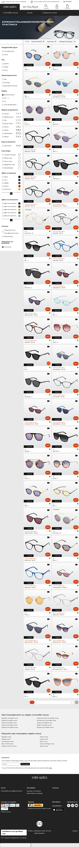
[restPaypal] (12, 805)
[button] (10, 7)
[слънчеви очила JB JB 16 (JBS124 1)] (37, 490)
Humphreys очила (7, 741)
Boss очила (43, 741)
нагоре (74, 831)
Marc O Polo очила (7, 743)
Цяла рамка (7, 145)
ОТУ (2, 838)
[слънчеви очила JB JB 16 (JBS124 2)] (37, 54)
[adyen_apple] (17, 805)
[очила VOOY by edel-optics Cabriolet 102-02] (37, 191)
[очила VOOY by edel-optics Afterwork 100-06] (37, 572)
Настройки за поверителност (11, 791)
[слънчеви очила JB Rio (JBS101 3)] (37, 245)
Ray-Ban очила (6, 737)
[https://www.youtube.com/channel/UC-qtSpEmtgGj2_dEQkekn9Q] (76, 806)
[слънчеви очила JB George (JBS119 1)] (37, 436)
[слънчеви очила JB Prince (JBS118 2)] (37, 463)
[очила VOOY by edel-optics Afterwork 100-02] (37, 136)
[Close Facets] (11, 41)
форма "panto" (8, 123)
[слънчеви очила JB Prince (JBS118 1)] (37, 109)
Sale (5, 79)
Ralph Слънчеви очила (44, 725)
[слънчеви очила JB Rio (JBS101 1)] (37, 354)
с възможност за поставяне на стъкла (11, 231)
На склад (7, 82)
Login (56, 8)
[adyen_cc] (2, 805)
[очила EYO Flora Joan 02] (37, 218)
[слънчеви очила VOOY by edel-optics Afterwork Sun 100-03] (37, 627)
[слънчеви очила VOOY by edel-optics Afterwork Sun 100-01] (37, 300)
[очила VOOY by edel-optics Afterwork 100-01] (37, 545)
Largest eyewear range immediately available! (15, 2)
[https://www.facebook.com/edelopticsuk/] (68, 806)
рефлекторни (8, 236)
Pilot (5, 120)
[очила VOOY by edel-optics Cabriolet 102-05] (37, 654)
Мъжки (6, 67)
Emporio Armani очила (9, 746)
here (50, 768)
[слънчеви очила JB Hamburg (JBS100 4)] (37, 381)
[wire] (4, 808)
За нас (3, 788)
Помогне (55, 788)
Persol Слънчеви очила (9, 722)
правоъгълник (8, 117)
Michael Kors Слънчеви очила (46, 720)
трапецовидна (8, 168)
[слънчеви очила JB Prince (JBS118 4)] (37, 599)
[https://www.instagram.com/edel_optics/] (72, 806)
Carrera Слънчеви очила (9, 725)
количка (67, 8)
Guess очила (44, 739)
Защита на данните (12, 838)
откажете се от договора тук (12, 833)
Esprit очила (44, 746)
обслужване (31, 788)
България (69, 1)
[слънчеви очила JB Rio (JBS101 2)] (37, 681)
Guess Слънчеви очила (44, 722)
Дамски (6, 63)
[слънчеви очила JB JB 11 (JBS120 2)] (37, 82)
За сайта (23, 838)
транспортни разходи (35, 793)
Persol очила (44, 737)
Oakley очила (6, 739)
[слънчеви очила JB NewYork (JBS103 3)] (37, 272)
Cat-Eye (6, 113)
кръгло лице (8, 161)
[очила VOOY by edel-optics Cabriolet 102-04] (37, 327)
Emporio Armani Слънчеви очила (48, 718)
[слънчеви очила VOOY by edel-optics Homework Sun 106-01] (37, 409)
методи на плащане (34, 791)
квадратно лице (9, 164)
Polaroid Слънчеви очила (10, 727)
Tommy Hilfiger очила (47, 743)
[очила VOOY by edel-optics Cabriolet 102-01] (37, 163)
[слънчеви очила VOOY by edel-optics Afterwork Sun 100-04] (37, 518)
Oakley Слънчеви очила (9, 720)
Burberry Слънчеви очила (45, 727)
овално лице (8, 158)
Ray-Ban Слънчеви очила (10, 718)
